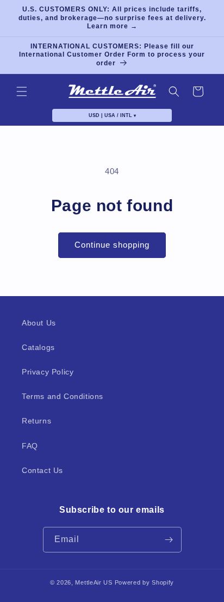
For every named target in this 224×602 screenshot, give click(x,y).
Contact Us (42, 470)
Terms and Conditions (62, 396)
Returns (36, 420)
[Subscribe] (169, 539)
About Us (39, 322)
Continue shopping (112, 244)
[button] (22, 91)
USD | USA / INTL (112, 115)
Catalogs (38, 347)
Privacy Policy (47, 371)
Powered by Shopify (145, 582)
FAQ (30, 445)
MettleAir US (93, 582)
